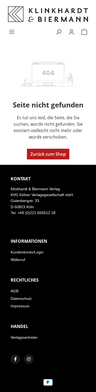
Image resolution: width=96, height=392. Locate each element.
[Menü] (11, 31)
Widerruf (18, 259)
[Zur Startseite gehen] (48, 14)
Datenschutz (21, 298)
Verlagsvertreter (24, 337)
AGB (14, 291)
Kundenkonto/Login (27, 252)
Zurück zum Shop (48, 154)
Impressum (20, 306)
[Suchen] (58, 31)
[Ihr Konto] (71, 31)
